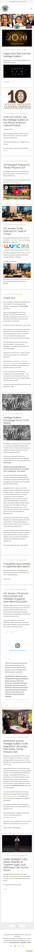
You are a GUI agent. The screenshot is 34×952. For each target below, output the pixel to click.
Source (5, 889)
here (4, 150)
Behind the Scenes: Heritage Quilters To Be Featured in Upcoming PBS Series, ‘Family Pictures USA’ (15, 746)
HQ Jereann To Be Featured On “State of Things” (14, 231)
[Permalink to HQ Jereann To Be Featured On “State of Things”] (17, 213)
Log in (29, 942)
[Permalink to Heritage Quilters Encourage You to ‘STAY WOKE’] (17, 402)
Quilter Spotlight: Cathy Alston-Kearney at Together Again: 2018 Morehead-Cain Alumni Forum (15, 865)
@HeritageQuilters (23, 823)
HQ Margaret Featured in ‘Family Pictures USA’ (16, 166)
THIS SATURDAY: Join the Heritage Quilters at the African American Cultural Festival (15, 121)
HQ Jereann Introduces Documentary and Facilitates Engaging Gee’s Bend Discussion (15, 597)
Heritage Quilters (24, 49)
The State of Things (16, 240)
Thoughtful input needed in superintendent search (16, 565)
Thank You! (9, 297)
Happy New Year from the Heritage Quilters (17, 55)
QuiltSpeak (27, 253)
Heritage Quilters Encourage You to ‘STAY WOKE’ (16, 420)
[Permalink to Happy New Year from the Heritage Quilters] (17, 38)
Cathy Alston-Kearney (16, 876)
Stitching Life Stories (12, 182)
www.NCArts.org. (14, 942)
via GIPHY (6, 82)
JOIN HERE (24, 821)
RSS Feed (23, 942)
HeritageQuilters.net (9, 817)
